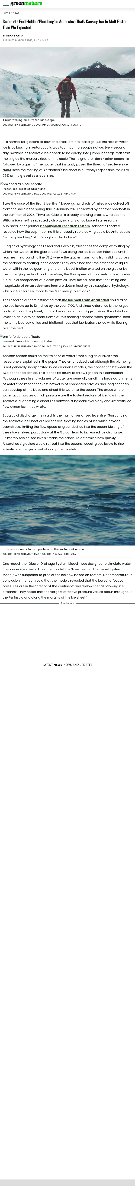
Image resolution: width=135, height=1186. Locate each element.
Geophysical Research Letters (65, 226)
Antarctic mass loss (41, 285)
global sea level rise (36, 175)
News (16, 13)
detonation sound (109, 158)
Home (6, 13)
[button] (6, 4)
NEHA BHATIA (14, 35)
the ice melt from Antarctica (85, 300)
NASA (7, 170)
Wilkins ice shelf (16, 220)
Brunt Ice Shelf (48, 203)
